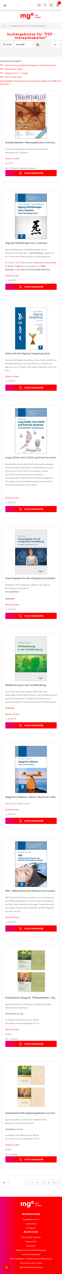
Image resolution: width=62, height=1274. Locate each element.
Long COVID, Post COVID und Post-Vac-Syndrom (31, 457)
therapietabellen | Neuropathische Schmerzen (31, 142)
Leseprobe (9, 708)
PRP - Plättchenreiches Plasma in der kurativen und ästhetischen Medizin (31, 890)
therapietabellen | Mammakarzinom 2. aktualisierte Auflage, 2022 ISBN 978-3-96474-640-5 (30, 82)
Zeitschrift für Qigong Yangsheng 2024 (27, 353)
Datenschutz (31, 1241)
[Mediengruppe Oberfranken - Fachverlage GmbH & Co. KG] (31, 16)
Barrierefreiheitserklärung (31, 1267)
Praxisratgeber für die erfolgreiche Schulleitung (31, 578)
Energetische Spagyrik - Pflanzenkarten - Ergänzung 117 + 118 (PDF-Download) (31, 997)
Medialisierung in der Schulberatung (25, 685)
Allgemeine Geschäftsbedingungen (31, 1250)
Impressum (31, 1245)
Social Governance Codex (31, 1263)
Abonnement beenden (31, 1237)
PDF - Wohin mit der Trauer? (11, 69)
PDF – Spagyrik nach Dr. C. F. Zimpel (14, 73)
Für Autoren (31, 1228)
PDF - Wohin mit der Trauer (11, 77)
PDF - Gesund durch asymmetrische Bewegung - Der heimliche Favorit (28, 65)
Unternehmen (31, 1223)
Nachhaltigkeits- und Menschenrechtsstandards (31, 1258)
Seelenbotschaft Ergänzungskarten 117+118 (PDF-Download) (31, 1113)
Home (5, 26)
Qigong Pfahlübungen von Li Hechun (26, 243)
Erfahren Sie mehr (12, 158)
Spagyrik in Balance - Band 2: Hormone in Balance (31, 797)
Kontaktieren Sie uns (31, 1219)
